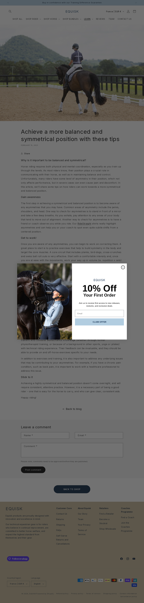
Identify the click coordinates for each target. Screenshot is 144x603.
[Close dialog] (123, 267)
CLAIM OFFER (99, 322)
